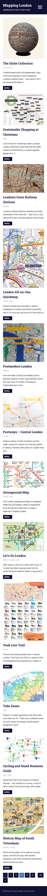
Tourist (5, 301)
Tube (5, 139)
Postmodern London (17, 366)
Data (5, 775)
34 (40, 875)
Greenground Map (16, 492)
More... (7, 88)
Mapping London (17, 5)
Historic (9, 68)
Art (4, 68)
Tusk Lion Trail (14, 645)
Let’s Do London (14, 556)
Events (5, 560)
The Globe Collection (18, 63)
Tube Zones (11, 706)
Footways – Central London (23, 432)
